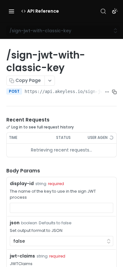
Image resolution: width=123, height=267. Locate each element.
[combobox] (61, 208)
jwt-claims (22, 256)
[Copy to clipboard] (114, 92)
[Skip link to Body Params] (2, 171)
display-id (22, 183)
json (15, 223)
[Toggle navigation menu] (11, 11)
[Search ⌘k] (103, 11)
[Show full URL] (107, 92)
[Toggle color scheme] (115, 11)
